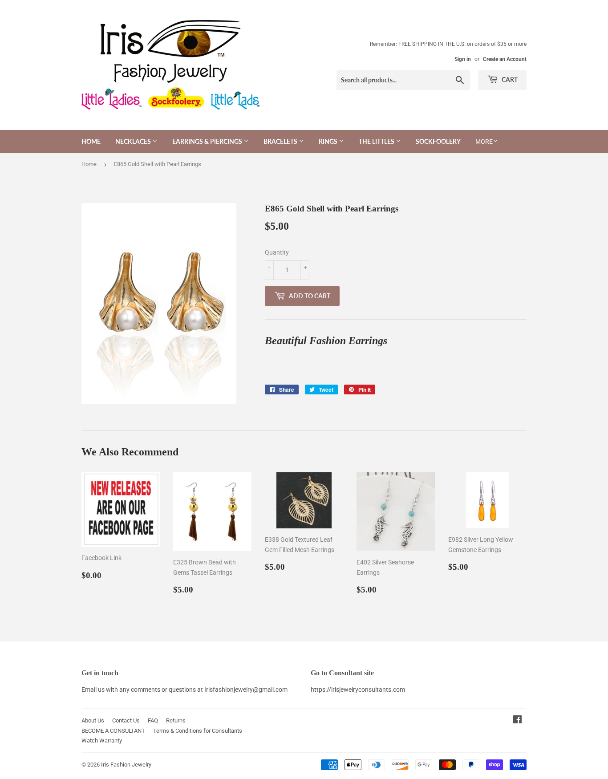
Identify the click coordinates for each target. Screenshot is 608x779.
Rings (329, 141)
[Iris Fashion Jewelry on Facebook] (517, 720)
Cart (509, 79)
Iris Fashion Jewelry (126, 764)
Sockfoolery (438, 141)
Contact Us (126, 720)
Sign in (462, 59)
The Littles (377, 141)
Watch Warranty (101, 740)
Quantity (277, 252)
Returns (176, 720)
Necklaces (133, 141)
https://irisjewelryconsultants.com (358, 689)
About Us (92, 720)
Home (91, 141)
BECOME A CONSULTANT (113, 730)
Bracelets (281, 141)
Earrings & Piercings (207, 141)
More (484, 141)
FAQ (153, 720)
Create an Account (505, 59)
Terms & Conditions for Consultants (197, 730)
